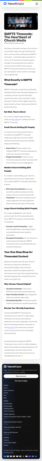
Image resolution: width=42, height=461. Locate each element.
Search (6, 393)
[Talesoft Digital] (18, 3)
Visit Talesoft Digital (21, 381)
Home (6, 388)
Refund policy (8, 406)
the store (11, 327)
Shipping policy (8, 408)
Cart (5, 395)
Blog (5, 398)
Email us (6, 440)
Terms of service (9, 411)
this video (15, 119)
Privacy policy (8, 403)
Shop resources (21, 376)
